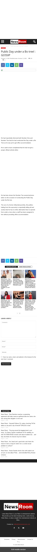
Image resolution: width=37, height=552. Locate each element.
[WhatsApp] (17, 65)
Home (2, 46)
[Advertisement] (18, 19)
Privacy (13, 539)
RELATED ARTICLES (11, 267)
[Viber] (21, 65)
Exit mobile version (18, 549)
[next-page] (20, 313)
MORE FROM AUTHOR (25, 267)
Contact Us (30, 539)
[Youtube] (23, 528)
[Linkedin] (12, 65)
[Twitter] (7, 65)
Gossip (7, 46)
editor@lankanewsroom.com (22, 524)
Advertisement (21, 539)
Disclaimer (6, 539)
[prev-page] (17, 313)
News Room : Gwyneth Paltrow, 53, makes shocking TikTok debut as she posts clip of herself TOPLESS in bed (18, 282)
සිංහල (18, 541)
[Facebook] (3, 65)
